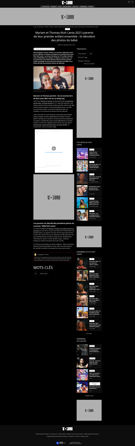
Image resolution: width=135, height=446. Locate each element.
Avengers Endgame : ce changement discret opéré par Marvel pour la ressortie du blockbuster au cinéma (95, 353)
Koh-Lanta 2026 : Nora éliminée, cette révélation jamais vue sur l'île (95, 326)
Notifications (71, 436)
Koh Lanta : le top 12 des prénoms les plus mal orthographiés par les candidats (95, 180)
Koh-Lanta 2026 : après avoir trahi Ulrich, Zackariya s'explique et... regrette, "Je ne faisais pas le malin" (95, 277)
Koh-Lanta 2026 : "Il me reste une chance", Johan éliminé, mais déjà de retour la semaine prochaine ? (94, 266)
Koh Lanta (51, 26)
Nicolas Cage (82, 57)
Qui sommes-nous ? (54, 434)
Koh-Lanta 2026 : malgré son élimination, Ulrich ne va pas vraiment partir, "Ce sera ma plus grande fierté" (94, 290)
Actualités (45, 6)
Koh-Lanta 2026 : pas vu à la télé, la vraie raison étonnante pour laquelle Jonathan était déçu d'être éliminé (94, 303)
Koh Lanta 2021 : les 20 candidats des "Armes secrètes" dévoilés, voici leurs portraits (94, 167)
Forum (90, 6)
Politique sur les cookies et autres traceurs (75, 434)
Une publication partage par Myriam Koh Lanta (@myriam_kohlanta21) (54, 170)
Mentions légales (62, 434)
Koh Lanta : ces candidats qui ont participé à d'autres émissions (94, 216)
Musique (54, 6)
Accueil (34, 26)
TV (36, 273)
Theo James (82, 53)
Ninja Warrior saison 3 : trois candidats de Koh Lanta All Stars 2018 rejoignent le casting (94, 156)
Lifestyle (75, 6)
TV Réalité (46, 26)
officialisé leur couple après (50, 125)
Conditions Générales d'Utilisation (42, 434)
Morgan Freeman (84, 61)
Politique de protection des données (91, 434)
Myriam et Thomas (46, 101)
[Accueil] (67, 2)
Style (59, 6)
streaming (83, 6)
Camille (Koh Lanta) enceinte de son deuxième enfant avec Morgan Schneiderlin (94, 190)
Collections (67, 6)
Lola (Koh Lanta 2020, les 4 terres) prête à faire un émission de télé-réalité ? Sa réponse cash (94, 205)
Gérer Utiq (77, 436)
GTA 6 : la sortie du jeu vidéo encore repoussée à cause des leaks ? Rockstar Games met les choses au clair (95, 377)
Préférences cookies (85, 436)
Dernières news (40, 26)
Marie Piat (41, 254)
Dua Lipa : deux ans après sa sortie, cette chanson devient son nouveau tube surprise (94, 364)
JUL (91, 53)
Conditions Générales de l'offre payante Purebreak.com (57, 436)
